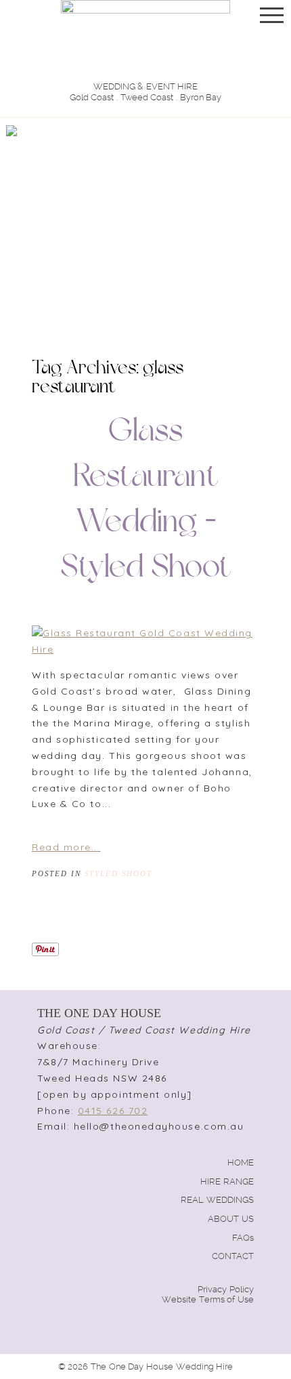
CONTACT (233, 1256)
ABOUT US (231, 1219)
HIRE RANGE (227, 1181)
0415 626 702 (113, 1111)
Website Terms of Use (208, 1299)
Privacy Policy (226, 1289)
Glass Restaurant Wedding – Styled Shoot (145, 500)
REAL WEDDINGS (217, 1200)
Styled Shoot (118, 873)
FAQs (243, 1238)
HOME (240, 1162)
